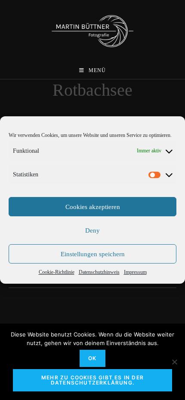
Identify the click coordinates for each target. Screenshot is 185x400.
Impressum (135, 272)
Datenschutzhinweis (99, 272)
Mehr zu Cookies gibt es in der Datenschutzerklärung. (92, 380)
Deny (92, 230)
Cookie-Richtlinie (56, 272)
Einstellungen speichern (93, 254)
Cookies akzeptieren (92, 206)
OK (92, 358)
